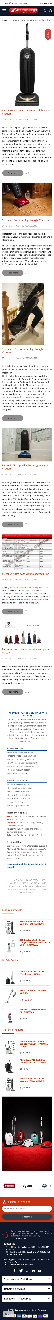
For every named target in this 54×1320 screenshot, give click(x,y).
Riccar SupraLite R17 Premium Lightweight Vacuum (26, 112)
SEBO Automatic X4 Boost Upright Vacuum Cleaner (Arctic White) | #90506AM (35, 942)
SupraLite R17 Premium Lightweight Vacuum (23, 350)
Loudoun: (11, 822)
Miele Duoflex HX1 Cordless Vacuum (33, 991)
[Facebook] (14, 1271)
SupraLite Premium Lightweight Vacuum (25, 220)
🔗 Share (48, 34)
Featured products (12, 909)
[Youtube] (39, 1271)
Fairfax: (10, 816)
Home (4, 20)
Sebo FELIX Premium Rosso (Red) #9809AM (33, 1010)
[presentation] (3, 1186)
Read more (13, 173)
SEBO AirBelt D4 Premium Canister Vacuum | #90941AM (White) (34, 1043)
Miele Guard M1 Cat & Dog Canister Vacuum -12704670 (33, 1061)
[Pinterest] (33, 1271)
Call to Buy (26, 999)
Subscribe (27, 1216)
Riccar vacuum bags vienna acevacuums (25, 573)
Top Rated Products (12, 1029)
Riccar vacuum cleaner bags (26, 587)
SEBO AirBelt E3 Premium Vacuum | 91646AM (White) (33, 922)
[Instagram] (27, 1271)
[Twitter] (20, 1271)
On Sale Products (11, 960)
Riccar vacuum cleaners (33, 599)
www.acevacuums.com (17, 593)
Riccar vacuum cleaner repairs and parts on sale (25, 651)
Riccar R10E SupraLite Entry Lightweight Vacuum (25, 467)
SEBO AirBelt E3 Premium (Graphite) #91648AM (32, 972)
